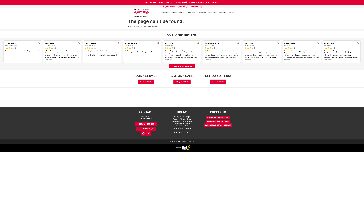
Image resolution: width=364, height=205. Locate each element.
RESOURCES (212, 13)
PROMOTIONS (192, 13)
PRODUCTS (165, 13)
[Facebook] (143, 133)
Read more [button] (48, 60)
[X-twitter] (148, 133)
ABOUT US (182, 13)
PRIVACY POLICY (182, 132)
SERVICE (174, 13)
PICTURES (202, 13)
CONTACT (231, 13)
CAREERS (222, 13)
